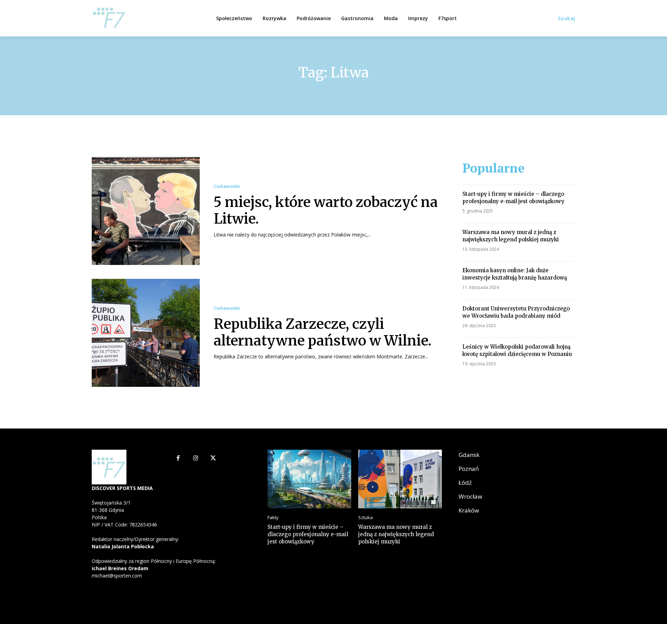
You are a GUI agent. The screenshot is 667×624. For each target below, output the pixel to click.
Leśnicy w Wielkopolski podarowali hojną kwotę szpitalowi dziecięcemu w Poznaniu (517, 350)
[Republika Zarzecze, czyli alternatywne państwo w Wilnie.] (146, 333)
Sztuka (365, 517)
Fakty (273, 517)
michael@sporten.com (117, 575)
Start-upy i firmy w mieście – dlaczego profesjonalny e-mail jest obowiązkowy (513, 198)
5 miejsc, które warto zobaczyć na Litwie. (326, 210)
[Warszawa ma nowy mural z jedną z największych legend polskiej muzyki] (400, 479)
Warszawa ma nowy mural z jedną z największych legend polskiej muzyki (510, 236)
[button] (566, 18)
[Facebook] (178, 458)
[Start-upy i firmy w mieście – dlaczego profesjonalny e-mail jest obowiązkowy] (309, 479)
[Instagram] (196, 458)
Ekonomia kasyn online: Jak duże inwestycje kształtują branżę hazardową (514, 274)
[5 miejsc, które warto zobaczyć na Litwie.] (146, 211)
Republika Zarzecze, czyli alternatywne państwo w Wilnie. (322, 332)
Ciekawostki (227, 186)
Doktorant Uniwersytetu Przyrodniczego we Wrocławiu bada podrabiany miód (516, 312)
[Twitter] (213, 458)
